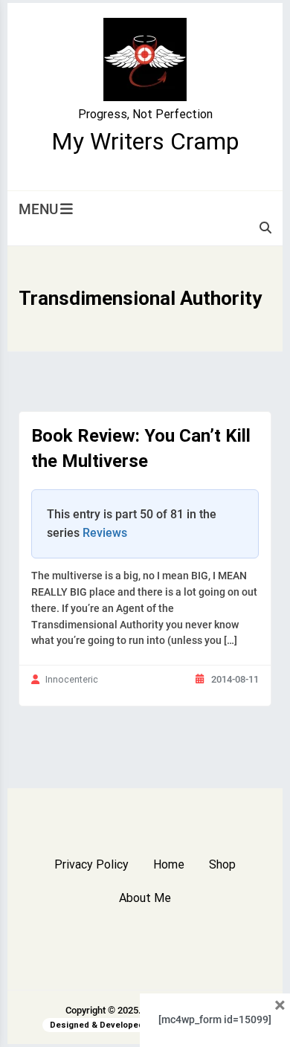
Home (168, 864)
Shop (222, 864)
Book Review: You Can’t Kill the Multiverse (141, 448)
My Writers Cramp (145, 141)
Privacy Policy (91, 864)
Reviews (105, 533)
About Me (145, 898)
